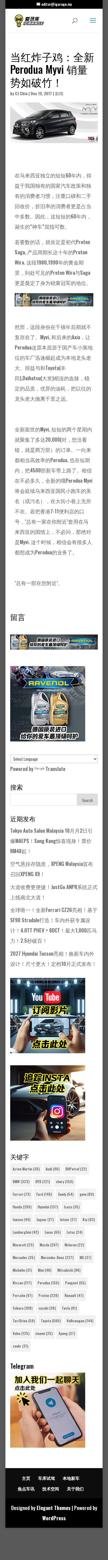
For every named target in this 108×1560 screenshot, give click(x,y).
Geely (66, 1194)
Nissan (22, 1282)
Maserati (23, 1244)
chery (64, 1181)
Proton (48, 1295)
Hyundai (48, 1206)
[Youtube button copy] (47, 1051)
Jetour (68, 1219)
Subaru (22, 1308)
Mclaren (74, 1244)
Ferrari (21, 1194)
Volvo (21, 1333)
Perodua (48, 1282)
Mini (44, 1270)
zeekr (20, 1346)
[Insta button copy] (47, 1138)
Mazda (49, 1244)
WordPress (54, 1518)
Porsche (22, 1295)
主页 (26, 1478)
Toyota (51, 1320)
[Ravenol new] (47, 739)
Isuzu (72, 1206)
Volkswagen (80, 1320)
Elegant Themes (53, 1507)
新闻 (59, 93)
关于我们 (75, 1488)
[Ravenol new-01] (54, 301)
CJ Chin (21, 93)
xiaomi (43, 1333)
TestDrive (24, 1320)
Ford (44, 1194)
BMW (21, 1181)
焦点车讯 (26, 1488)
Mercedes (24, 1257)
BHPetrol (76, 1168)
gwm (87, 1194)
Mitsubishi (68, 1270)
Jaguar (45, 1219)
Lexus (53, 1232)
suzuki (47, 1308)
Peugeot (75, 1282)
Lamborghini (26, 1232)
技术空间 (50, 1488)
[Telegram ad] (47, 1445)
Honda (22, 1206)
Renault (73, 1295)
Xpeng (66, 1333)
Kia (88, 1219)
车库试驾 (46, 1478)
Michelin (22, 1270)
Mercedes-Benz (57, 1257)
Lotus (74, 1232)
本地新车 (71, 1478)
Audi (52, 1168)
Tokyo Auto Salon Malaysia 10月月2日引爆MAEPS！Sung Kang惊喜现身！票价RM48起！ (51, 841)
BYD (42, 1181)
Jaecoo (21, 1219)
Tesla (69, 1308)
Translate (55, 768)
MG (85, 1257)
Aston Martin (26, 1168)
